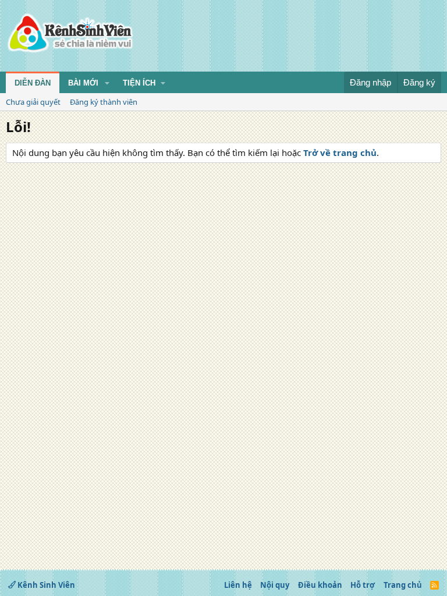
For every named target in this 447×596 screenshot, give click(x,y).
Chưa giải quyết (33, 102)
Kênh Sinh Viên (45, 585)
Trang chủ (403, 585)
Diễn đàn (33, 83)
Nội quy (274, 585)
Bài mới (83, 83)
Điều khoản (320, 585)
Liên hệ (238, 585)
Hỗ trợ (362, 585)
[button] (107, 83)
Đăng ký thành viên (103, 102)
